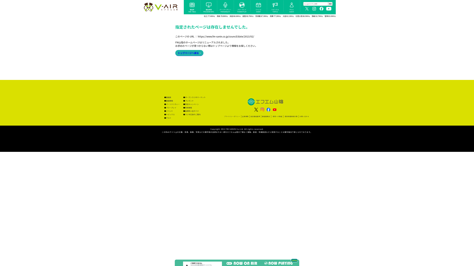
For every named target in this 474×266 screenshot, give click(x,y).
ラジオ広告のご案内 (193, 114)
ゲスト (168, 118)
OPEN (294, 260)
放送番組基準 (255, 116)
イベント (169, 111)
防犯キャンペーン (192, 104)
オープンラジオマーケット (195, 97)
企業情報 (245, 116)
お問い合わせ (304, 116)
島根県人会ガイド (192, 111)
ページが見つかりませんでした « (161, 7)
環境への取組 (277, 116)
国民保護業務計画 (291, 116)
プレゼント (189, 101)
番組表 (168, 97)
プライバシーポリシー (232, 116)
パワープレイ (171, 107)
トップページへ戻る (188, 53)
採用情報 (188, 107)
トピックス (170, 114)
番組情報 (169, 101)
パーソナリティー (173, 104)
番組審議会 (266, 116)
